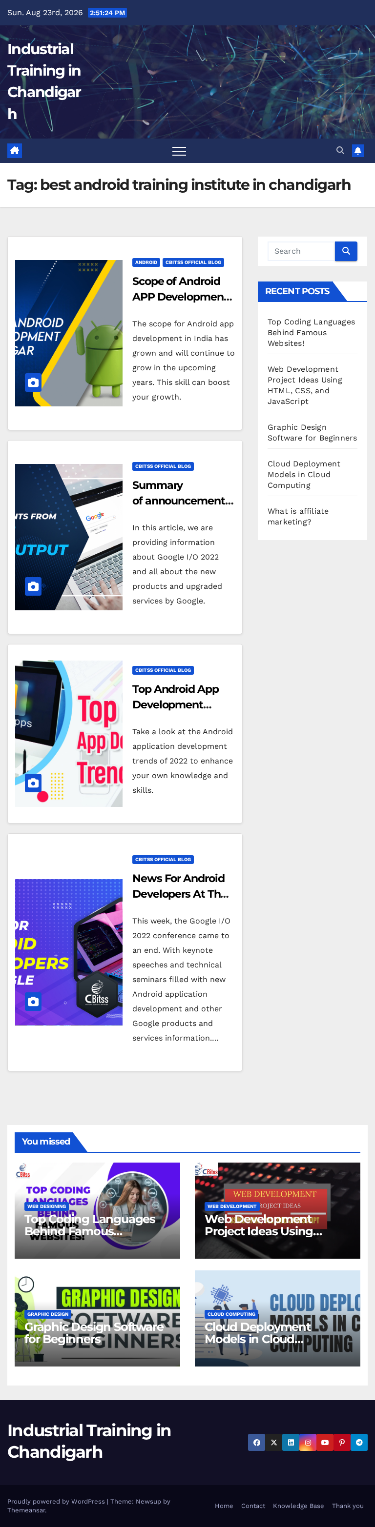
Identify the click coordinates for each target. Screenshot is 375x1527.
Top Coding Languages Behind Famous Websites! (311, 332)
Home (224, 1505)
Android (146, 262)
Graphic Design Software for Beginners (93, 1333)
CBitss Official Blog (193, 262)
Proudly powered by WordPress (57, 1501)
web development (232, 1206)
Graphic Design (47, 1314)
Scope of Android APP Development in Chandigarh (180, 297)
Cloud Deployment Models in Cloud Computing (304, 474)
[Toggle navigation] (179, 150)
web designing (46, 1206)
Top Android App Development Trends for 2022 (175, 705)
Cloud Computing (231, 1314)
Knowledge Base (298, 1505)
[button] (340, 150)
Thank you (348, 1505)
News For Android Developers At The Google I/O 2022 (179, 894)
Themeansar (26, 1510)
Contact (253, 1505)
